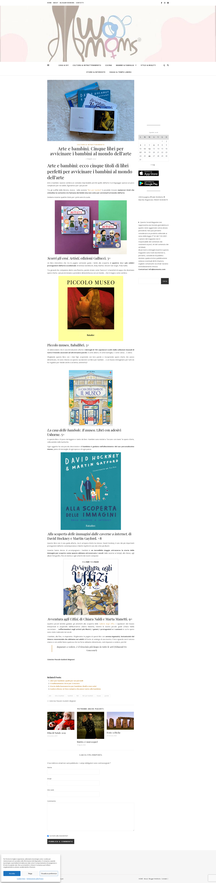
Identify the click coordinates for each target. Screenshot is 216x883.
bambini (70, 696)
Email (49, 779)
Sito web (50, 790)
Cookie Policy (21, 879)
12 (149, 149)
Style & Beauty (148, 65)
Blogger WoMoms (67, 3)
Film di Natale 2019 (56, 733)
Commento (51, 801)
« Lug (153, 164)
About (55, 3)
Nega (30, 873)
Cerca (165, 281)
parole (107, 696)
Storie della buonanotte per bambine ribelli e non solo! (73, 686)
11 (145, 149)
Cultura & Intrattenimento (87, 65)
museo (99, 696)
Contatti (80, 3)
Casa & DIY (63, 65)
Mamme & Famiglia (125, 65)
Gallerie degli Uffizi (107, 624)
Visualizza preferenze (49, 873)
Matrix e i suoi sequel (87, 742)
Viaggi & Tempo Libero (120, 72)
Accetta (12, 873)
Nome (49, 767)
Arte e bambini (59, 696)
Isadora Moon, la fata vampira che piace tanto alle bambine (75, 689)
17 (140, 152)
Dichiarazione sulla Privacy (35, 879)
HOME (49, 3)
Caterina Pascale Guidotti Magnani (62, 701)
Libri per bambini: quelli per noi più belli (66, 681)
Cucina (108, 65)
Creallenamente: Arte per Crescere (65, 683)
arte (50, 696)
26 (149, 156)
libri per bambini (94, 190)
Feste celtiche (114, 732)
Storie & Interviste (95, 72)
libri (77, 696)
